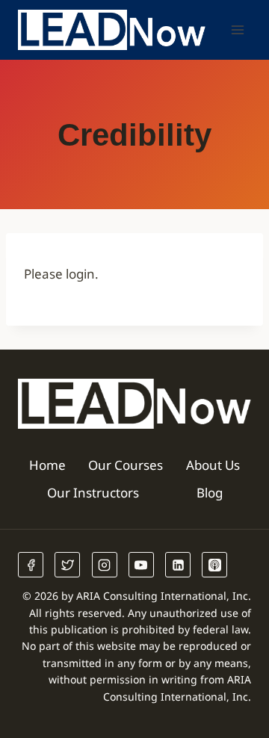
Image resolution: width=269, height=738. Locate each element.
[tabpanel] (134, 274)
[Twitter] (67, 564)
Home (47, 465)
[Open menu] (237, 29)
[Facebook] (30, 564)
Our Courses (125, 465)
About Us (213, 465)
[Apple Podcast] (214, 564)
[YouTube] (141, 564)
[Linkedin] (178, 564)
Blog (210, 492)
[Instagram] (104, 564)
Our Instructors (93, 492)
